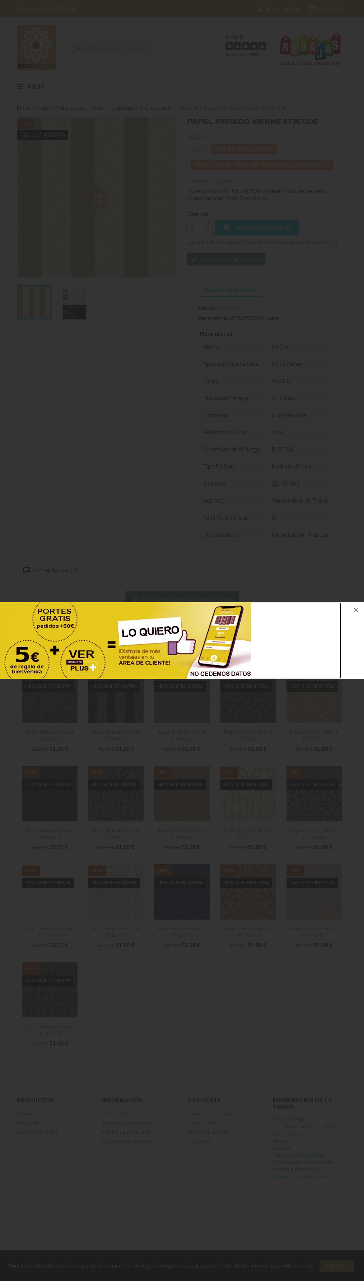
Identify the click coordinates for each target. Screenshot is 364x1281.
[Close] (356, 610)
